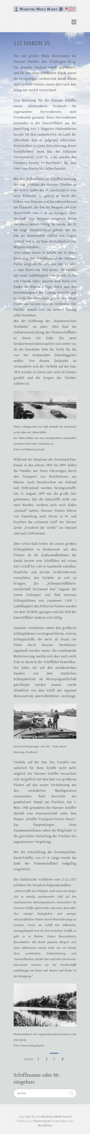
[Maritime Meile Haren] (45, 7)
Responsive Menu (73, 22)
